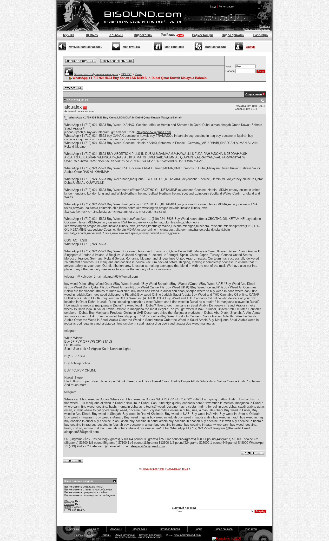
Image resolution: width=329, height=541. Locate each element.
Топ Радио (168, 34)
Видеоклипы (143, 35)
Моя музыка (131, 47)
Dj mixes (94, 529)
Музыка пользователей (85, 47)
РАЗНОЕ (126, 74)
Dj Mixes (92, 35)
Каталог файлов (170, 529)
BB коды (69, 501)
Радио (198, 529)
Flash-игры (260, 35)
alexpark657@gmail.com (154, 132)
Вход (213, 6)
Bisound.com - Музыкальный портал (96, 74)
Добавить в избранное (256, 29)
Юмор (138, 74)
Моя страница (174, 47)
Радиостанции (202, 35)
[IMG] (67, 507)
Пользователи (215, 47)
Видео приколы (233, 35)
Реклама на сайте (85, 535)
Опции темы (253, 94)
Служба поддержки (150, 535)
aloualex (73, 107)
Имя (228, 66)
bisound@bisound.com (187, 535)
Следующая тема (177, 468)
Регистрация (226, 6)
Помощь (265, 26)
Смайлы (69, 504)
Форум (250, 47)
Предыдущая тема (152, 468)
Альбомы (116, 35)
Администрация (125, 535)
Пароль (230, 71)
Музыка (68, 35)
